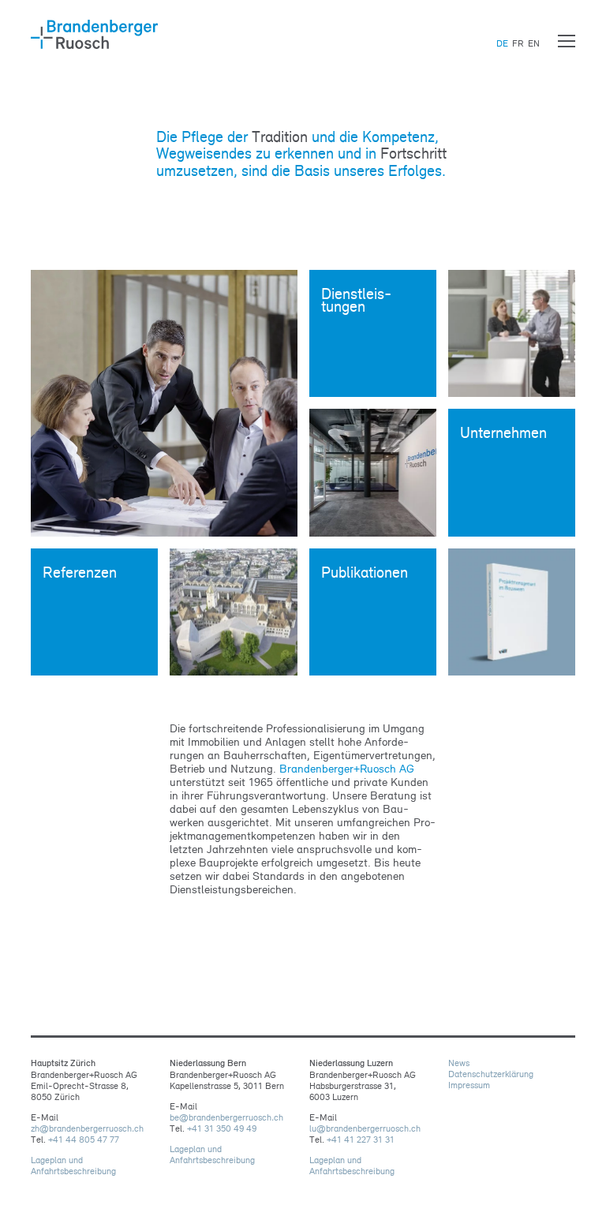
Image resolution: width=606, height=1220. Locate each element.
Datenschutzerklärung (490, 1074)
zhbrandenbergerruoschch (87, 1128)
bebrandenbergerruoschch (226, 1117)
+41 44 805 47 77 (83, 1139)
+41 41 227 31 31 (361, 1139)
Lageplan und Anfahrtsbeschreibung (73, 1166)
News (458, 1062)
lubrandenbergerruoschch (365, 1128)
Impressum (469, 1085)
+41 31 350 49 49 (221, 1128)
